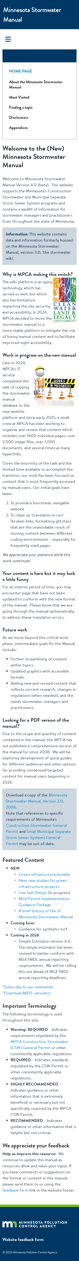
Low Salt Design (33, 892)
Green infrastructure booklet (44, 874)
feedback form (15, 1190)
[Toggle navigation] (8, 39)
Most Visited (19, 97)
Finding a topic (21, 107)
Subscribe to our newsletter (29, 987)
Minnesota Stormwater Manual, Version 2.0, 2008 (36, 801)
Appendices (18, 128)
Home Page (20, 71)
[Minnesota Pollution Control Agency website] (34, 1223)
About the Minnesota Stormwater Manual (36, 84)
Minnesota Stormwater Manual (32, 14)
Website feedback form (23, 1239)
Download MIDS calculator (27, 993)
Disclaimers (18, 117)
